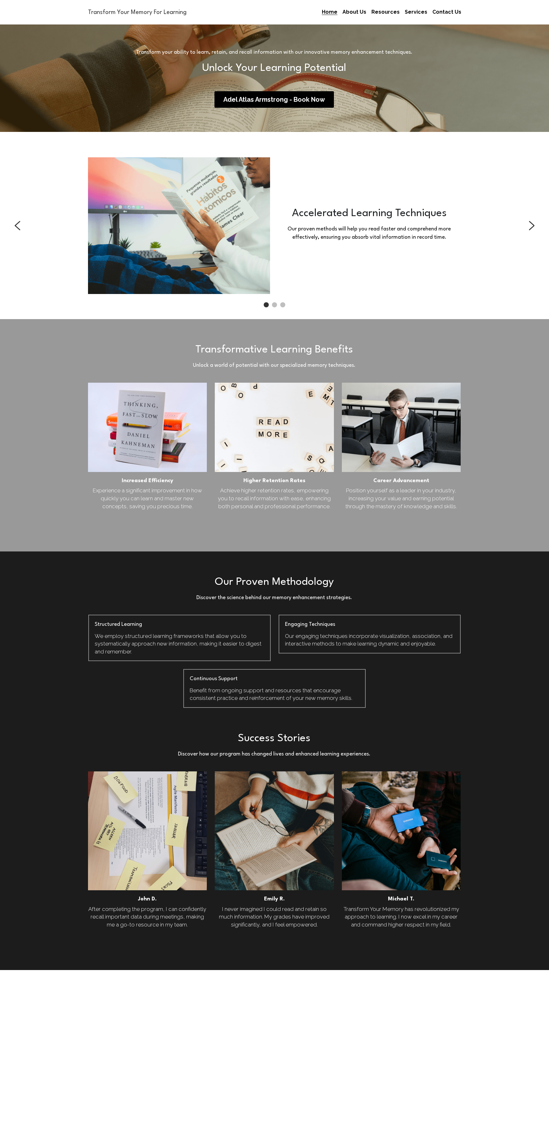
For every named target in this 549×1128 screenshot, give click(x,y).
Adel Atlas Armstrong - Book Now (274, 99)
